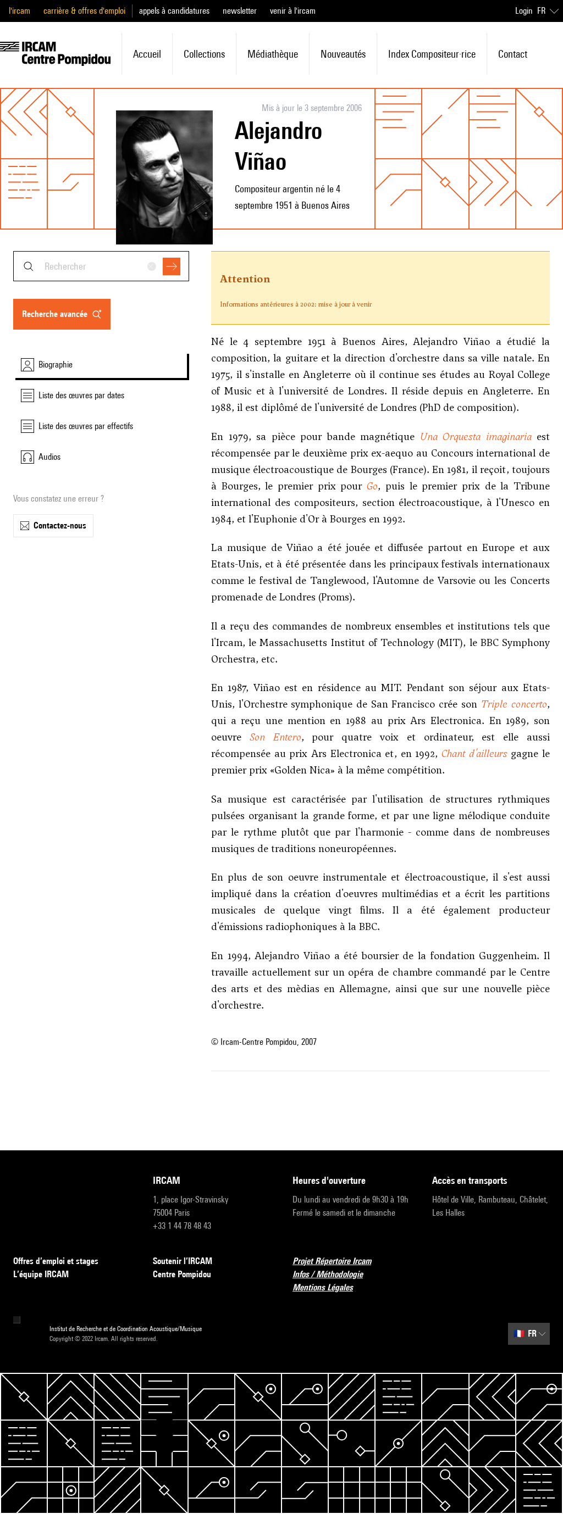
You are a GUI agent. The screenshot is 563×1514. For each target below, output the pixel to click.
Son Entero (275, 737)
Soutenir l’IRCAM (182, 1261)
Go (372, 486)
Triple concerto (514, 704)
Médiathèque (272, 54)
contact (512, 54)
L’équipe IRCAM (41, 1274)
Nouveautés (343, 54)
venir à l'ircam (293, 10)
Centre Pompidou (182, 1274)
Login (524, 10)
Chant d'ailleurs (474, 753)
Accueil (147, 54)
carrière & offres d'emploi (84, 10)
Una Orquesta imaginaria (476, 436)
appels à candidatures (174, 10)
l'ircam (19, 10)
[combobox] (101, 266)
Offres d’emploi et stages (55, 1261)
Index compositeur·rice (432, 54)
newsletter (240, 10)
